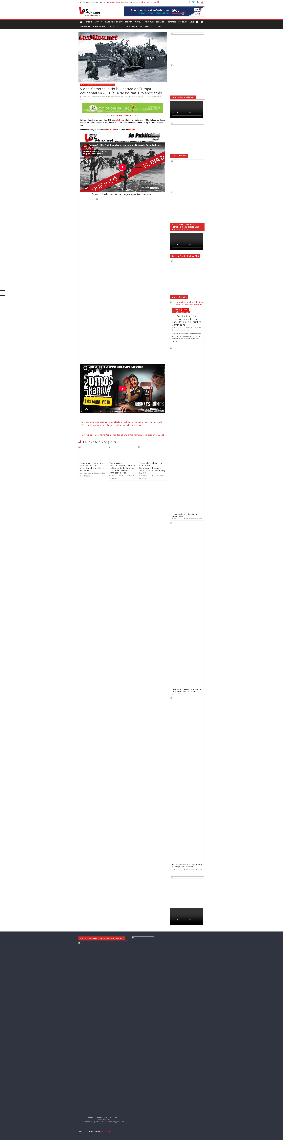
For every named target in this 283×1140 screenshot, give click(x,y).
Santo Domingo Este (114, 22)
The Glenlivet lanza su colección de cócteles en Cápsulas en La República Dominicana (186, 320)
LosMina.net (149, 97)
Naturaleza (85, 27)
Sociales (113, 27)
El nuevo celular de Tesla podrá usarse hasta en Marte (125, 2)
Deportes (172, 22)
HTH (143, 97)
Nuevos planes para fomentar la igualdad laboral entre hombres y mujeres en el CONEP (124, 435)
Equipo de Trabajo (99, 97)
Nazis (82, 99)
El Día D (121, 97)
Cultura (124, 27)
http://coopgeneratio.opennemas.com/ (123, 115)
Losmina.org (158, 97)
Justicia (138, 22)
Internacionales (100, 27)
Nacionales (149, 22)
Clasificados (137, 27)
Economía (182, 22)
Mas (159, 27)
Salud (191, 22)
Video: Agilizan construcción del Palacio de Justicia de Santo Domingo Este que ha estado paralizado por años (122, 468)
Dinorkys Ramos (113, 97)
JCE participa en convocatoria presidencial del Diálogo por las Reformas (187, 865)
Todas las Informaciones (106, 85)
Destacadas (92, 85)
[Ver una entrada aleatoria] (202, 22)
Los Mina (98, 22)
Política (128, 22)
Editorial (149, 27)
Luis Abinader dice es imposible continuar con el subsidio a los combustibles (186, 690)
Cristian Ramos (105, 1132)
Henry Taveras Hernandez (133, 97)
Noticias (88, 22)
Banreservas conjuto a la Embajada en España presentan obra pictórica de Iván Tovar (92, 467)
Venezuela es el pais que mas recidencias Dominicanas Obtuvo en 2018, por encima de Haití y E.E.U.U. (152, 468)
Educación (160, 22)
